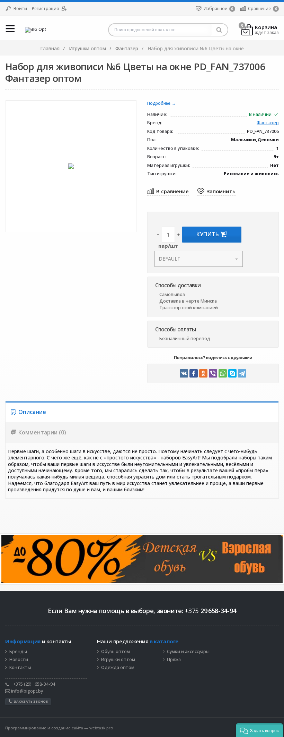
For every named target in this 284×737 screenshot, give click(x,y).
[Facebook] (193, 373)
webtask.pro (101, 727)
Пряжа (174, 659)
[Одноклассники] (203, 373)
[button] (259, 730)
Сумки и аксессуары (188, 651)
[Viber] (213, 373)
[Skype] (232, 373)
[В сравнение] (168, 192)
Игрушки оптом (118, 659)
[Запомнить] (216, 192)
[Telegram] (242, 373)
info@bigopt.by (26, 691)
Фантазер (268, 123)
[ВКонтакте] (184, 373)
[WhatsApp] (223, 373)
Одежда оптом (117, 667)
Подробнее (158, 103)
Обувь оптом (115, 651)
